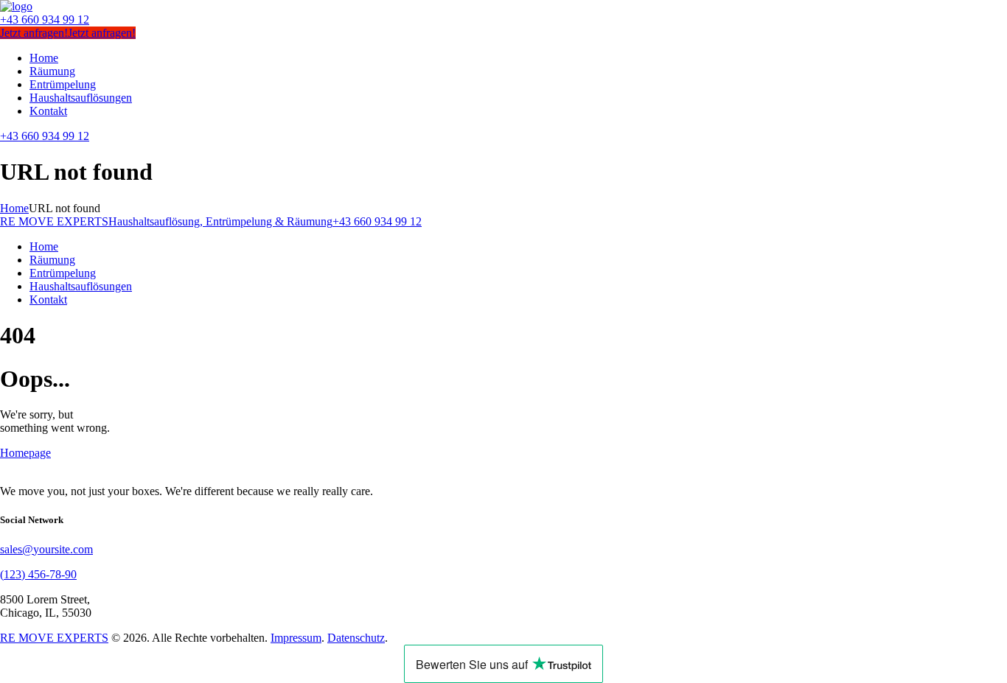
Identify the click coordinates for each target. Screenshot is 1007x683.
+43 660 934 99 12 (44, 19)
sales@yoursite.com (46, 549)
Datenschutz (356, 637)
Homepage (25, 452)
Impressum (296, 637)
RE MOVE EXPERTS (54, 637)
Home (14, 208)
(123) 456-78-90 (38, 574)
